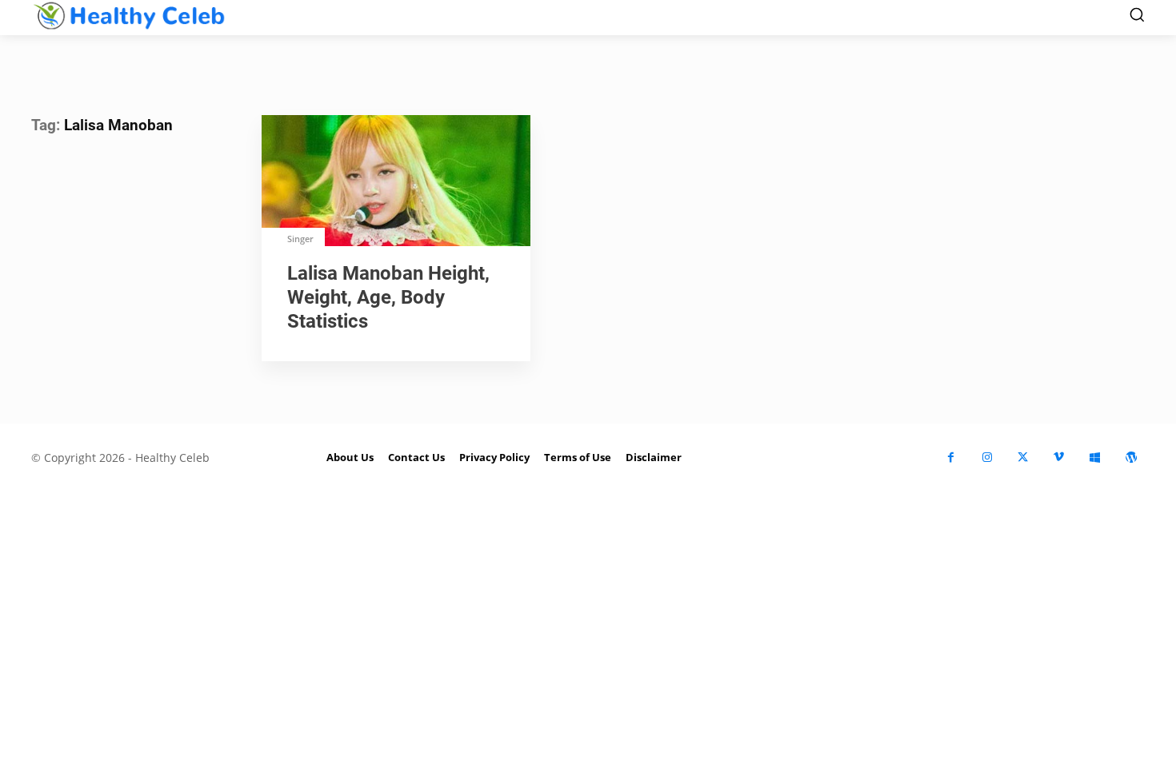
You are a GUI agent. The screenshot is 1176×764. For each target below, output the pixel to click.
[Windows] (1095, 458)
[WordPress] (1131, 458)
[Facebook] (951, 458)
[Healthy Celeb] (128, 15)
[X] (1023, 458)
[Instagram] (987, 458)
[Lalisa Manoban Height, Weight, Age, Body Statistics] (396, 182)
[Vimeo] (1059, 458)
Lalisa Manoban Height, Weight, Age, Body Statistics (388, 297)
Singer (300, 239)
